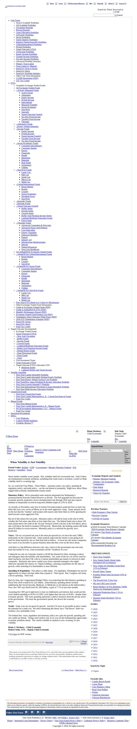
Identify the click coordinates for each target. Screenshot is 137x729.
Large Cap (26, 172)
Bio (88, 439)
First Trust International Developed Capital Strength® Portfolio (42, 387)
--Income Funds (22, 129)
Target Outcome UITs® (26, 49)
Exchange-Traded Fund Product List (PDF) (34, 314)
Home (52, 3)
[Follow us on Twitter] (26, 713)
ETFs (13, 83)
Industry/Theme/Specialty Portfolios (31, 42)
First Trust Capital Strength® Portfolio (32, 375)
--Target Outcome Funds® (27, 206)
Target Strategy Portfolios (27, 40)
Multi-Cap (25, 182)
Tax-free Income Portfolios (27, 59)
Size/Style (25, 109)
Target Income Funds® (31, 136)
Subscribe (100, 3)
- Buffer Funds (22, 339)
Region (24, 189)
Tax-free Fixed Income (31, 117)
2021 (95, 625)
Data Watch (98, 487)
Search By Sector (23, 322)
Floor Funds (26, 220)
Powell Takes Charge (102, 571)
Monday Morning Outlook (60, 467)
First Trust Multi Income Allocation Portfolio (35, 389)
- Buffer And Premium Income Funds (32, 348)
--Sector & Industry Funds (27, 143)
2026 (95, 609)
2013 (95, 651)
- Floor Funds (22, 355)
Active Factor (27, 93)
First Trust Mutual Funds (26, 404)
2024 (95, 615)
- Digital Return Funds (25, 351)
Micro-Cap (26, 179)
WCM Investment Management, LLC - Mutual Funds (38, 408)
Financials (25, 153)
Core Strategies (22, 418)
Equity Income (27, 97)
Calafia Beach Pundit (101, 681)
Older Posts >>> (81, 670)
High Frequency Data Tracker (105, 512)
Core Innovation (28, 230)
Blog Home (18, 451)
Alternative (26, 95)
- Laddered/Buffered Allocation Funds (32, 346)
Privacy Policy (46, 720)
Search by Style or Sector (26, 69)
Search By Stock (23, 324)
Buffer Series (27, 208)
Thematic (25, 122)
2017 (95, 638)
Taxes (29, 470)
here (15, 634)
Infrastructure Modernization (33, 242)
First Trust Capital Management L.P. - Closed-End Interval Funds (43, 396)
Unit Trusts (15, 20)
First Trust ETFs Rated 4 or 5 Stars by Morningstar (37, 302)
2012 (95, 654)
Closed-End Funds (18, 392)
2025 (95, 612)
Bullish (25, 467)
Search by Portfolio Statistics (28, 73)
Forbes (95, 692)
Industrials (25, 158)
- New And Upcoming (25, 336)
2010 (95, 660)
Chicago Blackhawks (101, 697)
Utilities (24, 167)
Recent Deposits (23, 30)
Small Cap (25, 177)
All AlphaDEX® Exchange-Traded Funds (34, 252)
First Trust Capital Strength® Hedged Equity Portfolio (39, 377)
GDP (32, 467)
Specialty (25, 112)
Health (24, 155)
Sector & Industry (28, 107)
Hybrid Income (27, 100)
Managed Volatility (29, 105)
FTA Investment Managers (76, 3)
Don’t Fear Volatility (102, 557)
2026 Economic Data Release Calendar (108, 529)
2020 (95, 628)
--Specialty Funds (23, 201)
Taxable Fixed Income (30, 119)
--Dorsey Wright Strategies (27, 126)
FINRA (64, 718)
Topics (96, 671)
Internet (24, 244)
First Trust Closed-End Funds (28, 394)
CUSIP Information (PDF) (27, 78)
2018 (95, 635)
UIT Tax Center (23, 81)
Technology (26, 165)
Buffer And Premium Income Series (36, 216)
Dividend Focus (28, 196)
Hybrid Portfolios (23, 47)
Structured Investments (20, 413)
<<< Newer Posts (67, 670)
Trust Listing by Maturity (26, 66)
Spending (21, 470)
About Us (111, 3)
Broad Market (27, 187)
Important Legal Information (26, 720)
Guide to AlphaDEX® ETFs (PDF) (31, 310)
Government (41, 467)
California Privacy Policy (94, 720)
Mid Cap (25, 175)
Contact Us (122, 3)
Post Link (49, 642)
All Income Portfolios (25, 52)
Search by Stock (23, 71)
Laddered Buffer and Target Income (36, 370)
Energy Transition (29, 232)
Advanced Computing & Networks (36, 225)
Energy (24, 150)
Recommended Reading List (103, 545)
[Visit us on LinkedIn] (32, 713)
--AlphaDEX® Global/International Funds (34, 254)
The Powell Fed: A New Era (105, 580)
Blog (91, 3)
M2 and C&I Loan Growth (104, 583)
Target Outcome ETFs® (26, 334)
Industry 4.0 (26, 240)
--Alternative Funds (24, 124)
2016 (95, 641)
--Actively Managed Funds (27, 90)
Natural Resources (29, 247)
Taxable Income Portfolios (27, 56)
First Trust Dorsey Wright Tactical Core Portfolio (36, 379)
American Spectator (100, 695)
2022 (95, 622)
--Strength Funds (23, 204)
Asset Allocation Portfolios (27, 32)
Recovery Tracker (99, 515)
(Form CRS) (74, 718)
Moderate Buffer (28, 367)
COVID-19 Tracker (100, 519)
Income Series (27, 211)
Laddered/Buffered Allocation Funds (36, 218)
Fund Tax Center (23, 326)
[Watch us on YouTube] (38, 713)
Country (24, 191)
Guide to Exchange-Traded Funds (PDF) (33, 307)
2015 (95, 644)
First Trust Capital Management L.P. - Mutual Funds (38, 406)
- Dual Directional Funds (26, 353)
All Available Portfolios (26, 25)
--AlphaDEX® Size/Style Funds (29, 290)
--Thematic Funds (23, 223)
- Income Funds (22, 341)
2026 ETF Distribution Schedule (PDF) (33, 319)
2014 (95, 648)
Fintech (24, 237)
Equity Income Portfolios (26, 54)
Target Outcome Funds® (31, 114)
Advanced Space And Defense (34, 228)
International (26, 102)
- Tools (19, 358)
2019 (95, 632)
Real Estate (26, 163)
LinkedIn (95, 441)
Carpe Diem (97, 684)
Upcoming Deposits (24, 28)
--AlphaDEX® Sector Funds (28, 266)
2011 (95, 657)
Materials (25, 160)
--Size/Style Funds (24, 170)
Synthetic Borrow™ (24, 423)
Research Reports (100, 490)
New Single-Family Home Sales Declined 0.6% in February (106, 561)
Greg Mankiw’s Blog (101, 687)
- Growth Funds (23, 343)
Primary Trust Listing (25, 64)
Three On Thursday (101, 493)
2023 (95, 619)
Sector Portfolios (23, 37)
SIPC (54, 718)
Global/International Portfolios (29, 44)
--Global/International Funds (28, 184)
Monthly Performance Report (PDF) (31, 312)
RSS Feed (83, 451)
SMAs (13, 416)
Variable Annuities (18, 372)
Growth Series (27, 213)
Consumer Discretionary (32, 146)
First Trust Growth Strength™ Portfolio (32, 384)
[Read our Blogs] (44, 713)
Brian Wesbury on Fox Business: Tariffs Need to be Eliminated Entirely (110, 588)
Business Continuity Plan (117, 720)
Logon (61, 3)
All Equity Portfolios (25, 35)
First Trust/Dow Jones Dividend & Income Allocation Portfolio (42, 382)
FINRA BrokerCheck (68, 723)
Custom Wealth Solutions (26, 420)
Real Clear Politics (100, 689)
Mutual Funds (16, 401)
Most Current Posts (16, 670)
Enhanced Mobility (29, 235)
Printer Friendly (84, 642)
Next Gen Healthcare (30, 249)
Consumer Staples (29, 148)
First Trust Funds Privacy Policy (68, 720)
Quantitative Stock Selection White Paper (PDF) (36, 317)
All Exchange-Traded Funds (28, 88)
